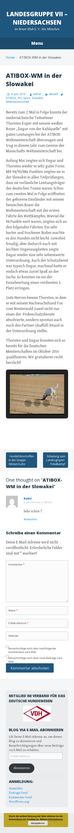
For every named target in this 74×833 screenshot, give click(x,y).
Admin (37, 94)
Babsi (28, 498)
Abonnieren (21, 768)
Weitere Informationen (51, 819)
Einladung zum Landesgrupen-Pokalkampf (55, 460)
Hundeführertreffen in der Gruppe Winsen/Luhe (21, 460)
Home (10, 57)
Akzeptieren (38, 823)
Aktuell (53, 94)
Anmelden (15, 788)
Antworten (30, 519)
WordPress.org (19, 802)
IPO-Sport (24, 98)
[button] (28, 403)
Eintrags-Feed (18, 793)
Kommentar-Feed (20, 797)
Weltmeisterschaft (17, 102)
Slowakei (37, 98)
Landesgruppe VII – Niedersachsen (37, 18)
